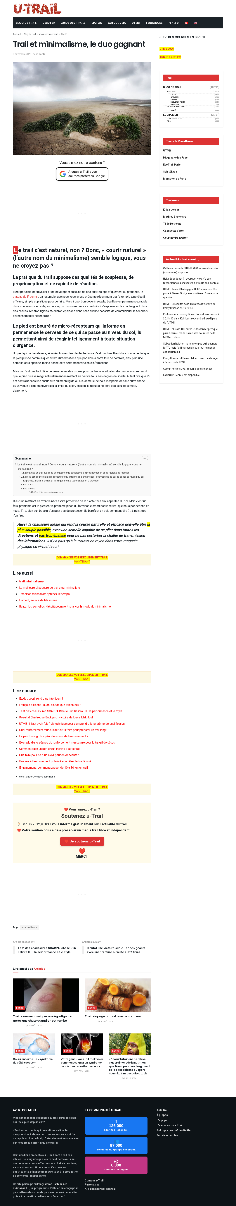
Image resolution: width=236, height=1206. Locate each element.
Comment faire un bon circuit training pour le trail (49, 749)
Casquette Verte (173, 231)
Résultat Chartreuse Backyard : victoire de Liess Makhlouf (56, 717)
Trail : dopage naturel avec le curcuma (113, 1016)
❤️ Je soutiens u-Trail (82, 841)
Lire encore (29, 488)
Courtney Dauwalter (175, 238)
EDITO (173, 95)
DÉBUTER (48, 23)
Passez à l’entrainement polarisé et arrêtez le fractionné (55, 761)
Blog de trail (30, 34)
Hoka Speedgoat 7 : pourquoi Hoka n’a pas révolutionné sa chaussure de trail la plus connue (191, 281)
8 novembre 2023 (22, 54)
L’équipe (162, 1120)
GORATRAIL (175, 97)
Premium (175, 104)
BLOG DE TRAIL (26, 23)
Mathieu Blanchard (174, 217)
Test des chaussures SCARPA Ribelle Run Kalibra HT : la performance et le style (70, 711)
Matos (96, 23)
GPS (169, 121)
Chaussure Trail (174, 119)
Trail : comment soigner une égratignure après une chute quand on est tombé (42, 1018)
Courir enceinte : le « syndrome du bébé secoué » (33, 1061)
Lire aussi (28, 484)
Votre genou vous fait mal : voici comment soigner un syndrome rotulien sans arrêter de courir (82, 1062)
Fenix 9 (174, 23)
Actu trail (162, 1110)
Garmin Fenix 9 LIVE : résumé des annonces (188, 369)
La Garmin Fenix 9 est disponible (181, 375)
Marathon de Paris (174, 179)
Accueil (17, 34)
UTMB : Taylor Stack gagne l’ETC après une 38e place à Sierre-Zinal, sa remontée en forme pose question (190, 293)
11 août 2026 (82, 1071)
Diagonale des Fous (175, 158)
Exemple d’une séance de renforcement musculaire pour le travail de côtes (67, 742)
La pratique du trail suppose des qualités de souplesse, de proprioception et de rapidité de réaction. (76, 472)
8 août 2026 (130, 1078)
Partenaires (92, 1185)
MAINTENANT (82, 560)
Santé (64, 34)
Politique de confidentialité (173, 1130)
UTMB (136, 23)
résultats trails (178, 102)
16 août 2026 (106, 1021)
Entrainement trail (168, 1135)
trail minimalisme (31, 581)
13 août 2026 (34, 1067)
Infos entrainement (48, 34)
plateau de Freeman (25, 297)
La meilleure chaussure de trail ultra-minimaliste (49, 588)
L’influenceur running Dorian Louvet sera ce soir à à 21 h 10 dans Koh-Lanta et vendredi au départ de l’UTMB (191, 318)
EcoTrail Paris (172, 165)
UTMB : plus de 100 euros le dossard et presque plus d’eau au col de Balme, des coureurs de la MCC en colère (190, 333)
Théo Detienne (172, 224)
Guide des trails (73, 23)
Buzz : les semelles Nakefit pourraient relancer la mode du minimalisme (65, 606)
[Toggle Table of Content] (143, 459)
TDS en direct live (170, 57)
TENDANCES (154, 23)
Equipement (171, 115)
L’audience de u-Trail (170, 1125)
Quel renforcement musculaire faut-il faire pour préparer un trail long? (63, 730)
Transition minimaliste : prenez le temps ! (45, 594)
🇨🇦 (186, 23)
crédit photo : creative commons (50, 492)
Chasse (174, 100)
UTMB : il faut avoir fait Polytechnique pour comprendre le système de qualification (72, 724)
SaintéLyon (170, 172)
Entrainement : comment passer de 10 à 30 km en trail (53, 767)
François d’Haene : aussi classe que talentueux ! (50, 705)
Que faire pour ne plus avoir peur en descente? (49, 755)
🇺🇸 (195, 23)
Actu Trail (171, 91)
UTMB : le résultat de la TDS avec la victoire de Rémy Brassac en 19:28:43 (189, 306)
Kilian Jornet (171, 210)
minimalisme (29, 927)
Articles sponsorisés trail (100, 1189)
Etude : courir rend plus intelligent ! (41, 698)
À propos (162, 1115)
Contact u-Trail (94, 1181)
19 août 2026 (34, 1025)
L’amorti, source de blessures (38, 600)
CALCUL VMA (117, 23)
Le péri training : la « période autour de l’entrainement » (53, 736)
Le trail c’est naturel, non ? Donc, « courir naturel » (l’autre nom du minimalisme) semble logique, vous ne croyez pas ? (80, 467)
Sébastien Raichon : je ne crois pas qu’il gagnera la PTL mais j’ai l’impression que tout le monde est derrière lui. (190, 348)
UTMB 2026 (166, 49)
